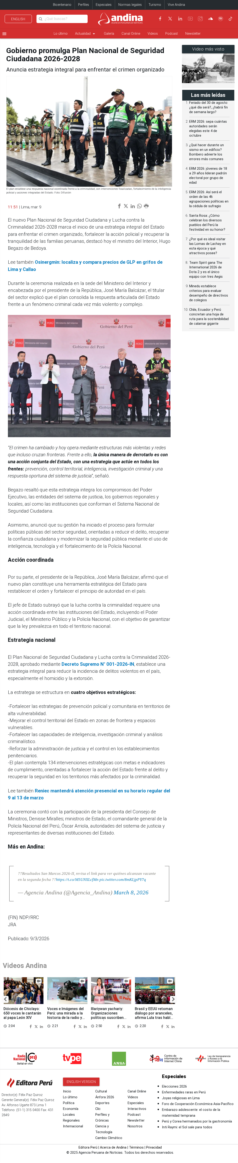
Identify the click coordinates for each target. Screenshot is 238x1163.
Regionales (71, 1120)
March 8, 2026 (131, 892)
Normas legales (130, 5)
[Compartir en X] (36, 1026)
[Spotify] (220, 18)
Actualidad (85, 33)
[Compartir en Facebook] (31, 1026)
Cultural (101, 1091)
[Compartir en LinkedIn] (41, 1026)
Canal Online (131, 34)
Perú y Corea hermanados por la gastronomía (197, 1121)
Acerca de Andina (113, 1147)
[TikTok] (230, 18)
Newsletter (193, 34)
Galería (109, 34)
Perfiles (83, 5)
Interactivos (137, 1109)
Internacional (73, 1126)
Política (68, 1103)
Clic (98, 1109)
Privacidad (154, 1147)
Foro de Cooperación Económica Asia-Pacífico (198, 1104)
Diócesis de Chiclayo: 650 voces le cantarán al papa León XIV (22, 1013)
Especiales (104, 5)
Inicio (67, 1091)
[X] (170, 18)
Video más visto (208, 49)
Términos (136, 1147)
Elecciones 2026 (174, 1087)
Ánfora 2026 (104, 1097)
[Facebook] (160, 18)
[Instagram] (200, 18)
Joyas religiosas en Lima (181, 1098)
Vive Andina (176, 5)
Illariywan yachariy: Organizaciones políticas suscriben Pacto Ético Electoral (109, 1015)
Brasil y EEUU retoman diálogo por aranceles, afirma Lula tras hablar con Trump (154, 1015)
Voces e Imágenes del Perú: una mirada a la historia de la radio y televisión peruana (65, 1015)
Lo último (61, 34)
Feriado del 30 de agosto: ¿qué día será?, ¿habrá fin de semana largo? (208, 107)
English (18, 19)
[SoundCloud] (210, 18)
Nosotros (135, 1126)
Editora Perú (88, 1147)
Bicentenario (62, 5)
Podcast (171, 34)
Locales (69, 1115)
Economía (70, 1109)
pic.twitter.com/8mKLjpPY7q (122, 879)
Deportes (102, 1103)
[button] (5, 999)
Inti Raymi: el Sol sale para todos (187, 1127)
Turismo (155, 5)
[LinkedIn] (180, 18)
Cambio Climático (108, 1138)
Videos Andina (25, 966)
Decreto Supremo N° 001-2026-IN (98, 664)
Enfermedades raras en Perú (184, 1092)
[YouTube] (190, 18)
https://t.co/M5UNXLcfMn (77, 879)
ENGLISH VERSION (81, 1082)
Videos (153, 34)
